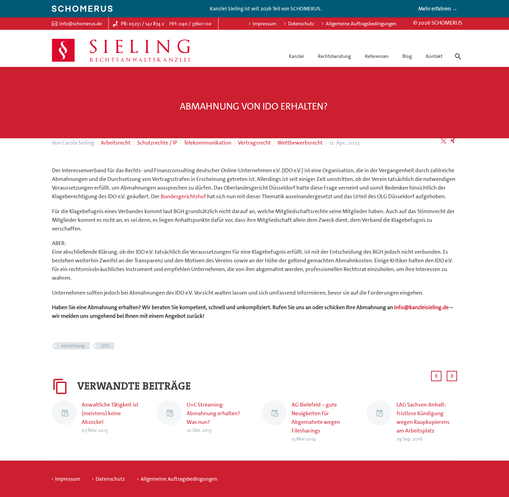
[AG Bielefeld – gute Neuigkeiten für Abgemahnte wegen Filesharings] (277, 421)
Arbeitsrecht (116, 142)
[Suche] (456, 50)
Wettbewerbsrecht (300, 142)
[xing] (452, 141)
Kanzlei (296, 56)
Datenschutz (301, 23)
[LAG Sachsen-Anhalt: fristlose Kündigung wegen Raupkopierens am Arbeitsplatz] (381, 421)
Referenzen (377, 56)
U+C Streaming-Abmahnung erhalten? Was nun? (213, 413)
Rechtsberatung (334, 56)
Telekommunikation (207, 142)
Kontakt (434, 56)
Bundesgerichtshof (183, 196)
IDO (105, 346)
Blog (407, 56)
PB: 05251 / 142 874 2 (142, 23)
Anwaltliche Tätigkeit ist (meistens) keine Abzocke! (110, 413)
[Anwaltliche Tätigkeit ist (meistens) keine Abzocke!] (67, 417)
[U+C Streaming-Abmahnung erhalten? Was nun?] (172, 417)
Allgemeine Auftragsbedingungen (361, 23)
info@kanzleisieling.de (421, 307)
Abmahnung (72, 346)
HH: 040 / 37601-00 (190, 23)
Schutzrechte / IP (157, 142)
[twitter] (443, 141)
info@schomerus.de (80, 23)
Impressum (264, 23)
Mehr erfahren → (437, 8)
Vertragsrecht (254, 142)
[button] (436, 376)
